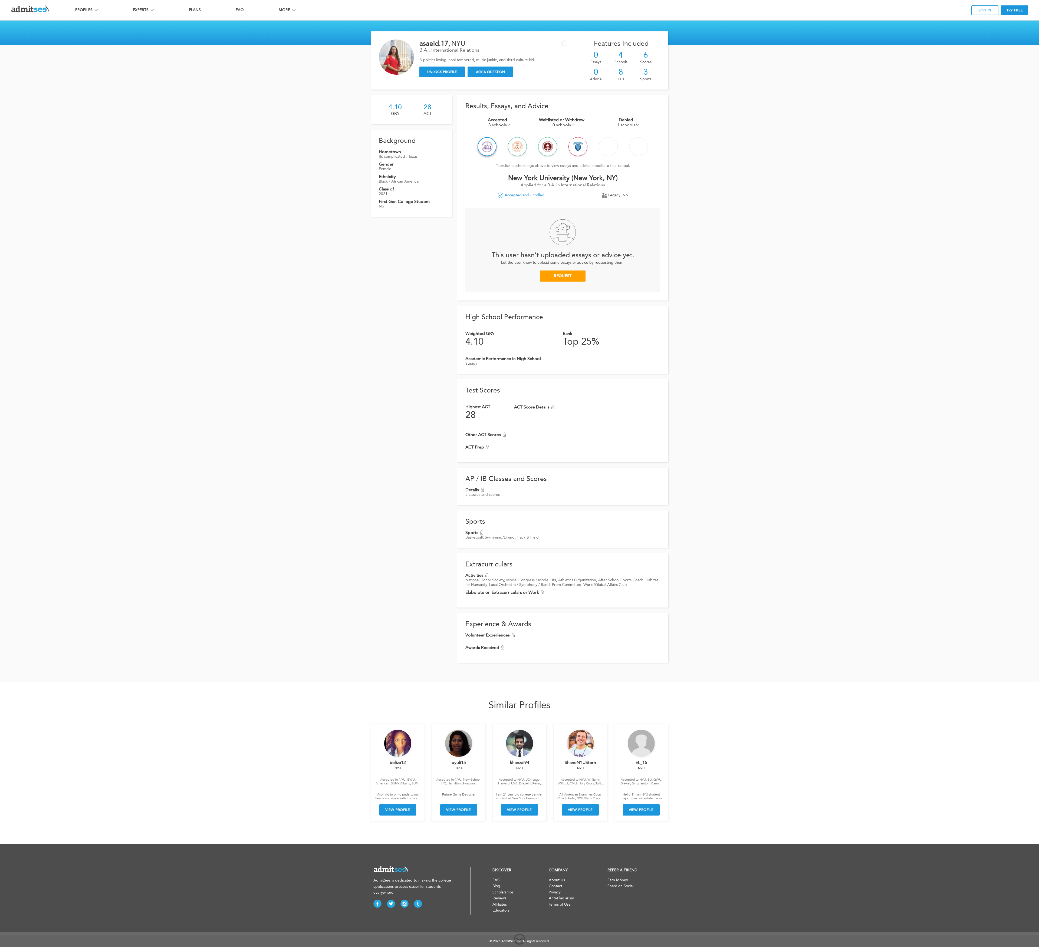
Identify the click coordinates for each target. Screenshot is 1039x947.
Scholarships (503, 892)
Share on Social (620, 886)
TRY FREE (1015, 10)
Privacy (555, 892)
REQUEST (562, 275)
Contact (555, 886)
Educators (500, 910)
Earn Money (617, 880)
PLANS (195, 10)
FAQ (240, 10)
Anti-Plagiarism (561, 898)
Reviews (499, 898)
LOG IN (985, 10)
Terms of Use (560, 904)
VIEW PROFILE (397, 810)
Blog (496, 886)
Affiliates (499, 904)
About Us (557, 880)
